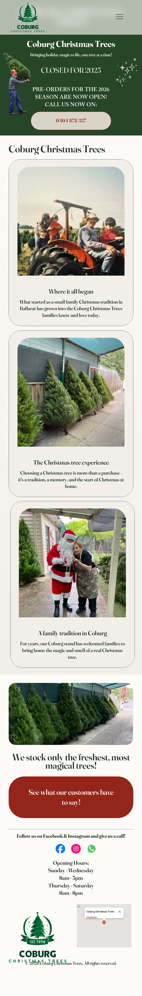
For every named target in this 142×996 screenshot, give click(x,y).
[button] (104, 923)
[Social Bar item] (60, 849)
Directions (91, 917)
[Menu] (119, 16)
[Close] (120, 911)
